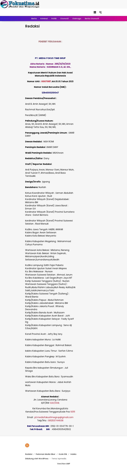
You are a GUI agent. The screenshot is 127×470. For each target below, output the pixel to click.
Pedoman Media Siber (45, 454)
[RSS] (27, 445)
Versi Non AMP (63, 463)
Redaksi (28, 454)
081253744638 (55, 420)
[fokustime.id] (56, 12)
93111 (72, 411)
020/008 (54, 402)
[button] (94, 12)
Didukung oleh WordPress (36, 458)
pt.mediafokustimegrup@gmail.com (53, 417)
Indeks (73, 454)
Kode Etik (63, 454)
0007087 (46, 81)
